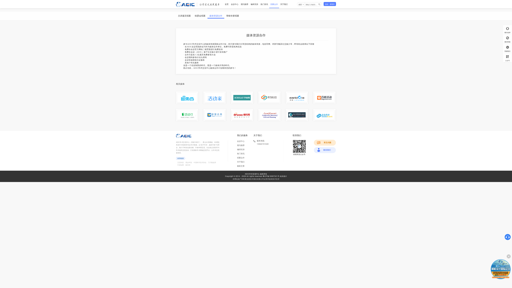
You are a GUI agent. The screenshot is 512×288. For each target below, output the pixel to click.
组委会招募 (200, 15)
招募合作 (274, 4)
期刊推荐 (244, 4)
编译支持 (254, 4)
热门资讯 (264, 4)
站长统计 (283, 176)
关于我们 (284, 4)
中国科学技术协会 (200, 162)
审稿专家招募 (232, 15)
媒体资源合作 (215, 15)
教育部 (187, 165)
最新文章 (241, 166)
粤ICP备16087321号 (271, 176)
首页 (227, 4)
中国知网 (180, 165)
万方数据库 (212, 162)
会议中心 (234, 4)
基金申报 (188, 162)
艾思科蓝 (180, 162)
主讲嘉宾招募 (184, 15)
